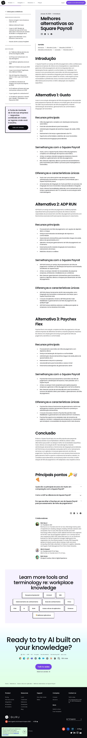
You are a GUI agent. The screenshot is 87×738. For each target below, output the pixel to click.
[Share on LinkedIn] (45, 34)
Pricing (7, 697)
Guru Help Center (41, 697)
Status (38, 699)
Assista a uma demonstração (76, 3)
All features (8, 704)
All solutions (8, 707)
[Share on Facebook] (51, 34)
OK (24, 732)
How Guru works (9, 699)
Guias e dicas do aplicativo (24, 683)
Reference (24, 702)
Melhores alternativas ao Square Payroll (44, 683)
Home (6, 683)
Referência (13, 683)
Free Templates (57, 711)
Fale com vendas (18, 127)
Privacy (30, 731)
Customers (24, 699)
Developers (24, 704)
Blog (22, 709)
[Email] (42, 34)
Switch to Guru (57, 709)
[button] (11, 2)
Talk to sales (72, 697)
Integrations (8, 702)
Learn (22, 697)
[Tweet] (48, 34)
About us (55, 699)
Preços (40, 3)
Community (24, 707)
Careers (55, 697)
